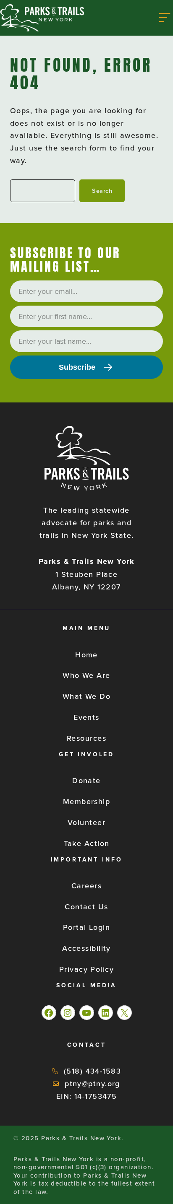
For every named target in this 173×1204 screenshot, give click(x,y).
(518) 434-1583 (92, 1071)
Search (102, 190)
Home (86, 654)
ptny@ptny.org (92, 1083)
